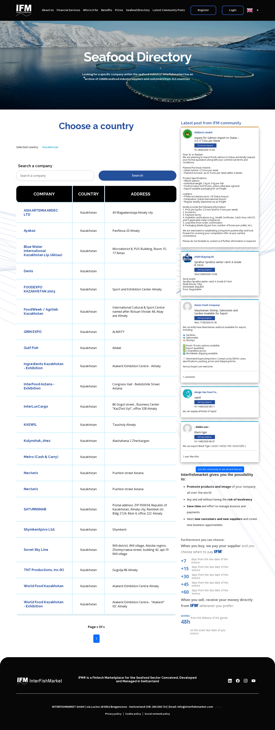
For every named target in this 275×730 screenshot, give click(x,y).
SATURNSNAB (35, 509)
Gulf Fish (31, 348)
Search (137, 175)
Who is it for (90, 10)
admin (218, 707)
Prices (119, 10)
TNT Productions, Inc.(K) (44, 570)
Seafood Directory (138, 10)
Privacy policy (113, 714)
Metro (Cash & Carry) (41, 457)
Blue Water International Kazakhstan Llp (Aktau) (43, 251)
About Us (48, 10)
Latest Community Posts (169, 10)
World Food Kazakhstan (43, 586)
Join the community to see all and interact (220, 469)
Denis (28, 271)
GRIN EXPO (33, 332)
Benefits (106, 10)
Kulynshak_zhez (37, 441)
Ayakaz (30, 231)
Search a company (35, 166)
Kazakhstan (50, 147)
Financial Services (68, 10)
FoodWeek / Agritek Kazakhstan (41, 311)
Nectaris (31, 473)
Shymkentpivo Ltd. (39, 529)
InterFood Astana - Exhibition (39, 386)
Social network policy (157, 714)
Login (232, 10)
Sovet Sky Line (36, 550)
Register (203, 10)
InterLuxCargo (36, 406)
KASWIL (30, 425)
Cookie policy (133, 714)
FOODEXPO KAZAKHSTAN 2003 (39, 289)
